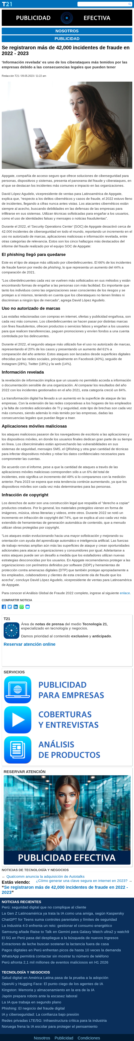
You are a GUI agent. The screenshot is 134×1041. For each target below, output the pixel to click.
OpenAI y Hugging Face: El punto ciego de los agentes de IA (52, 984)
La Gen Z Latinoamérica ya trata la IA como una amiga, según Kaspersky (63, 913)
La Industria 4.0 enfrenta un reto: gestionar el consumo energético (57, 926)
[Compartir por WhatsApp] (22, 607)
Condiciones (89, 1038)
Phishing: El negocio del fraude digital (33, 1008)
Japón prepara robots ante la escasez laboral (39, 996)
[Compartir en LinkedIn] (16, 607)
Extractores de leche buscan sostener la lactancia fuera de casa (55, 944)
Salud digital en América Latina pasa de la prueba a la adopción (55, 978)
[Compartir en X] (10, 607)
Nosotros (42, 1038)
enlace (125, 593)
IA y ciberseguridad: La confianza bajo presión (40, 1014)
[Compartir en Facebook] (4, 607)
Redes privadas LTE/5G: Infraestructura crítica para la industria (54, 1020)
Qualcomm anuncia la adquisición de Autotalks (45, 876)
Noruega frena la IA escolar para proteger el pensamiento (50, 1026)
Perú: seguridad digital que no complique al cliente (44, 907)
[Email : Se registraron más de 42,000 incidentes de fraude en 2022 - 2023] (27, 607)
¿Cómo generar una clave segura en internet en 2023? (82, 881)
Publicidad (64, 1038)
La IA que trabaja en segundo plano (31, 1002)
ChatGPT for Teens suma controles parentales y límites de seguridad (59, 919)
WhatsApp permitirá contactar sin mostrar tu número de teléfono (55, 956)
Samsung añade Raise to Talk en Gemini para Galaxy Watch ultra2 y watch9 (65, 932)
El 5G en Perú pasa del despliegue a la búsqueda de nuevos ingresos (60, 938)
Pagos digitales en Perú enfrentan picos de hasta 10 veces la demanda (61, 950)
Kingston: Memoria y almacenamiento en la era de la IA (48, 990)
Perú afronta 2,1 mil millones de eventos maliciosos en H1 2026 (55, 962)
